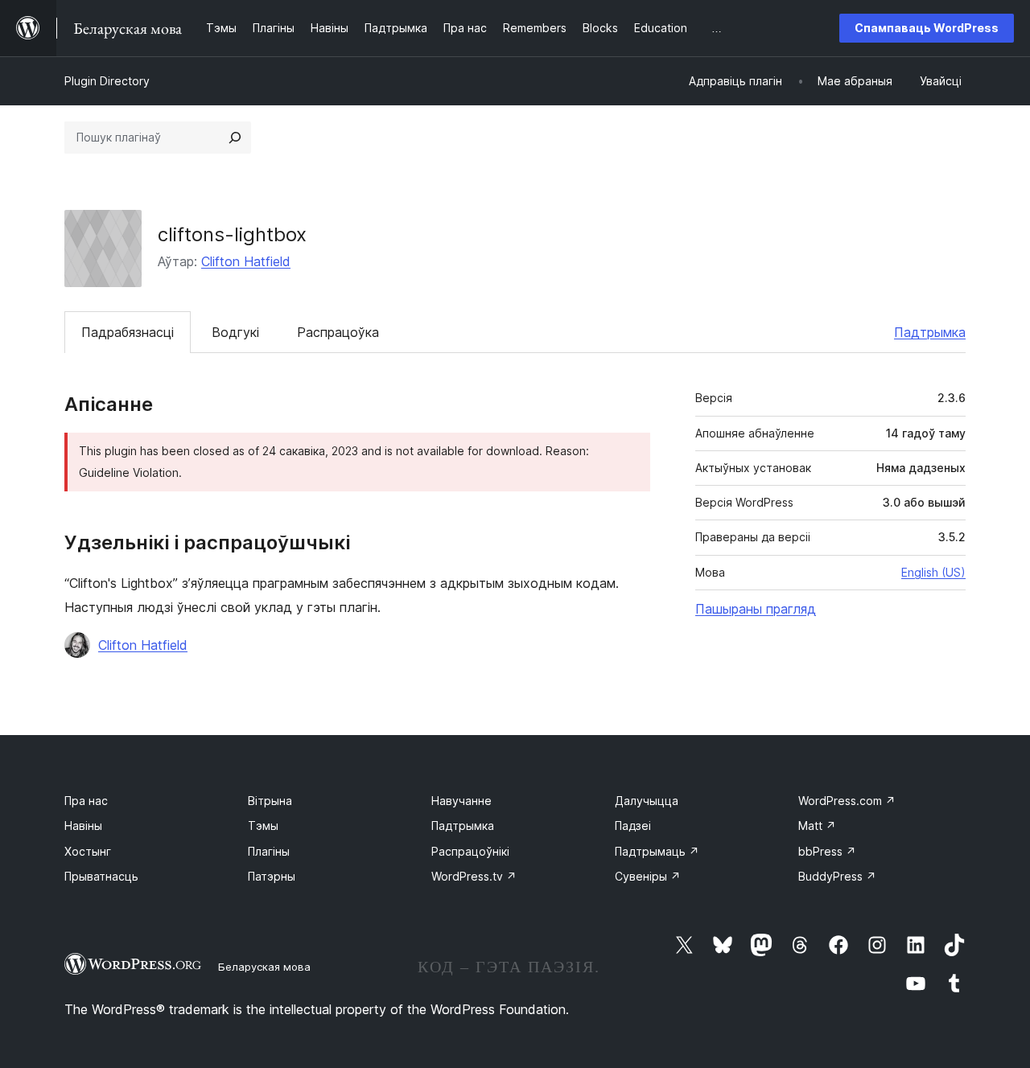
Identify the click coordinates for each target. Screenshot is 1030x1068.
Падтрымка (930, 332)
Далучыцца (646, 800)
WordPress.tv (474, 876)
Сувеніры (648, 876)
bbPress (827, 851)
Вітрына (270, 800)
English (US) (933, 572)
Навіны (83, 825)
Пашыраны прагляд (755, 609)
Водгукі (235, 332)
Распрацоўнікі (470, 851)
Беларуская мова (264, 966)
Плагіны (269, 851)
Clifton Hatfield (245, 261)
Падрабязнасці (127, 332)
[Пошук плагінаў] (235, 137)
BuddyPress (837, 876)
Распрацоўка (338, 332)
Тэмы (263, 825)
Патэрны (271, 876)
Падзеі (633, 825)
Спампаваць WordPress (927, 28)
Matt (817, 825)
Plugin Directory (107, 81)
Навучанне (461, 800)
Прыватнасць (101, 876)
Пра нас (86, 800)
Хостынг (87, 851)
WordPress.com (847, 800)
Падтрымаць (657, 851)
